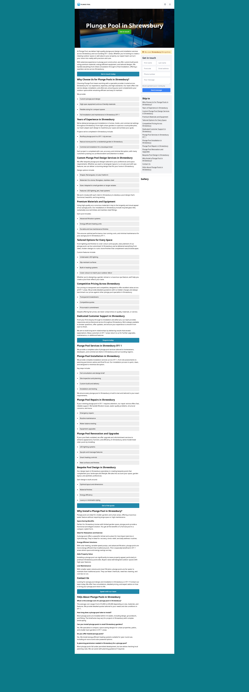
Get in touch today (108, 74)
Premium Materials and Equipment (155, 117)
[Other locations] (165, 4)
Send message (156, 90)
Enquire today (108, 340)
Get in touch (124, 32)
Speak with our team (108, 591)
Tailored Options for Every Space (154, 120)
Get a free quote (108, 506)
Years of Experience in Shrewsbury (155, 108)
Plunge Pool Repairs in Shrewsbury (155, 146)
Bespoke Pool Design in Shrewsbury (155, 155)
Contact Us (146, 164)
